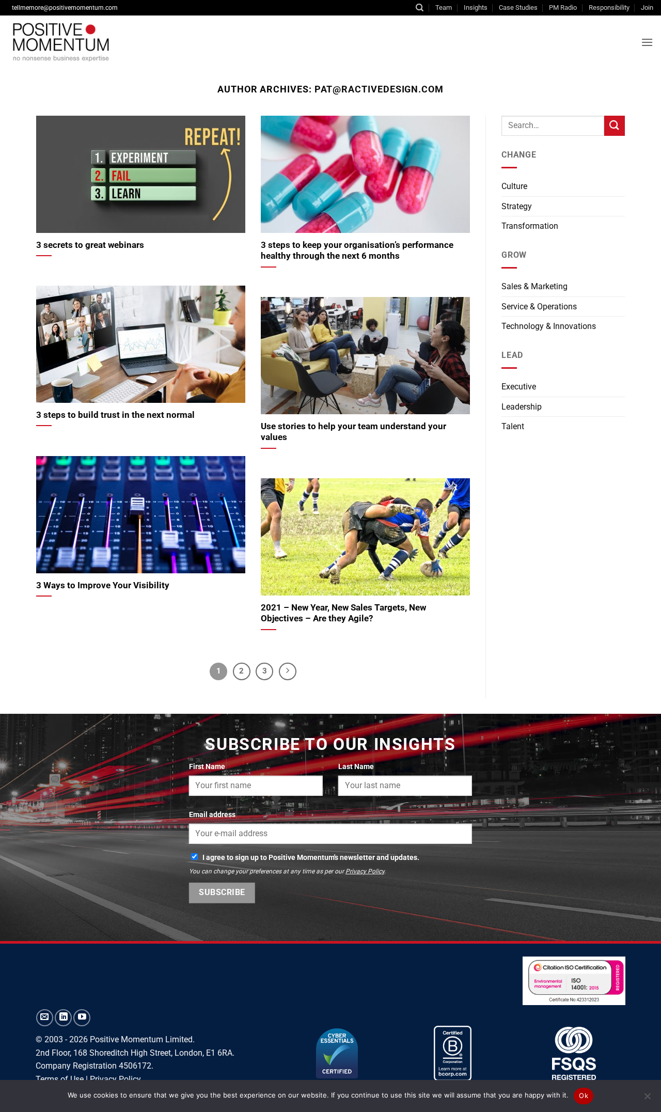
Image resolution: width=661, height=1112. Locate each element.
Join (647, 7)
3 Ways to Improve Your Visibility (102, 585)
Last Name (356, 766)
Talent (512, 426)
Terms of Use (60, 1079)
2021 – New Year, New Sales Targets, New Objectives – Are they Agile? (343, 613)
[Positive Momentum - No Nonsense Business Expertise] (167, 41)
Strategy (516, 206)
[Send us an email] (44, 1017)
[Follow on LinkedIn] (63, 1017)
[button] (647, 42)
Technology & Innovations (548, 326)
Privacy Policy (364, 871)
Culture (514, 186)
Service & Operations (539, 306)
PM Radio (563, 7)
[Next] (287, 671)
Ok (583, 1095)
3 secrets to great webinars (90, 245)
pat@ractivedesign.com (379, 89)
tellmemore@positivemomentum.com (65, 7)
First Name (207, 766)
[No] (647, 1099)
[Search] (419, 8)
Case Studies (518, 7)
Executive (518, 386)
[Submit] (614, 126)
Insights (475, 7)
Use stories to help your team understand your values (353, 432)
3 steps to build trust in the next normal (115, 415)
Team (443, 7)
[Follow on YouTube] (81, 1017)
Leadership (521, 407)
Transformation (529, 226)
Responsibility (609, 7)
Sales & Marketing (534, 286)
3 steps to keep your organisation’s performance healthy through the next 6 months (357, 250)
